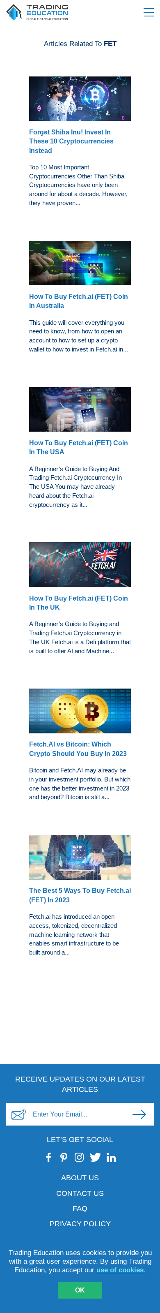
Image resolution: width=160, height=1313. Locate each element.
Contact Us (80, 1193)
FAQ (80, 1208)
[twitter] (95, 1157)
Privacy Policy (80, 1224)
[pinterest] (64, 1157)
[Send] (139, 1114)
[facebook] (49, 1157)
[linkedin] (111, 1157)
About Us (80, 1178)
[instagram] (79, 1157)
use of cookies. (121, 1270)
